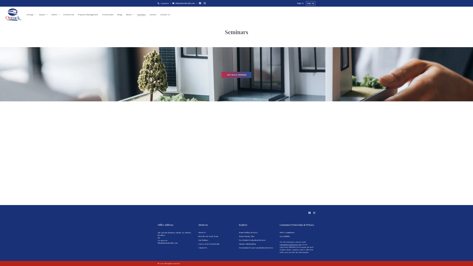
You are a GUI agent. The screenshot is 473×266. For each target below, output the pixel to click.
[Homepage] (13, 14)
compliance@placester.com (291, 244)
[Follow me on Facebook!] (200, 3)
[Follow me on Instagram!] (205, 3)
